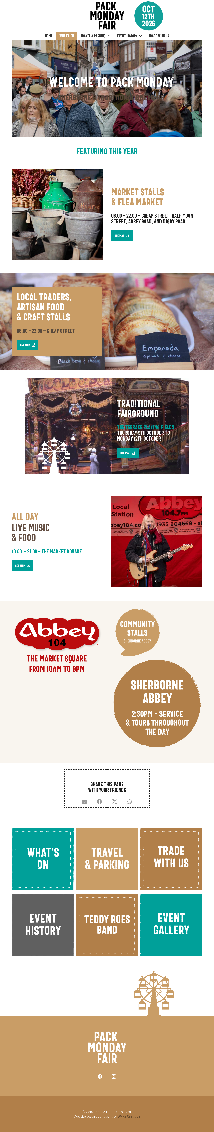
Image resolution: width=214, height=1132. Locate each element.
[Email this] (84, 802)
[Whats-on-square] (43, 859)
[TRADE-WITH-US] (171, 859)
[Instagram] (114, 1076)
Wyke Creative (128, 1116)
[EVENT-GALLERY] (171, 925)
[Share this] (99, 802)
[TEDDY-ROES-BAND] (107, 925)
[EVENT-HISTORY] (43, 925)
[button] (108, 36)
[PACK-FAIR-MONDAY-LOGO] (107, 16)
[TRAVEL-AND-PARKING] (107, 859)
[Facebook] (100, 1076)
